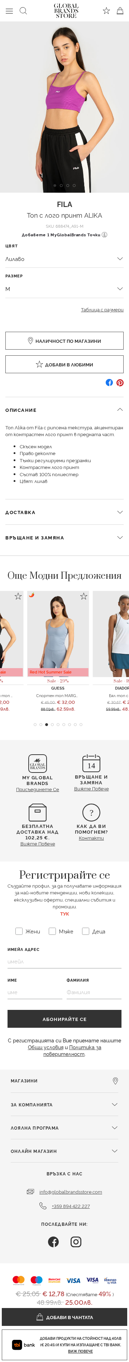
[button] (35, 724)
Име (12, 980)
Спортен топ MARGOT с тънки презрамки (78, 695)
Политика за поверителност (72, 1050)
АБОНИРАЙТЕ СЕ (65, 1019)
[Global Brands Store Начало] (66, 9)
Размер (14, 275)
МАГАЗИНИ (24, 1080)
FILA (64, 204)
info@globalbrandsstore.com (70, 1191)
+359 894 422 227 (71, 1206)
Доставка (20, 512)
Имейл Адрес (24, 949)
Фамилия (78, 980)
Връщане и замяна (34, 537)
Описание (21, 409)
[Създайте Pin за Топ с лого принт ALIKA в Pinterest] (120, 385)
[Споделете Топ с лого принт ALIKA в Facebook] (109, 385)
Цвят (11, 245)
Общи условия (45, 1046)
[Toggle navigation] (9, 10)
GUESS (57, 688)
